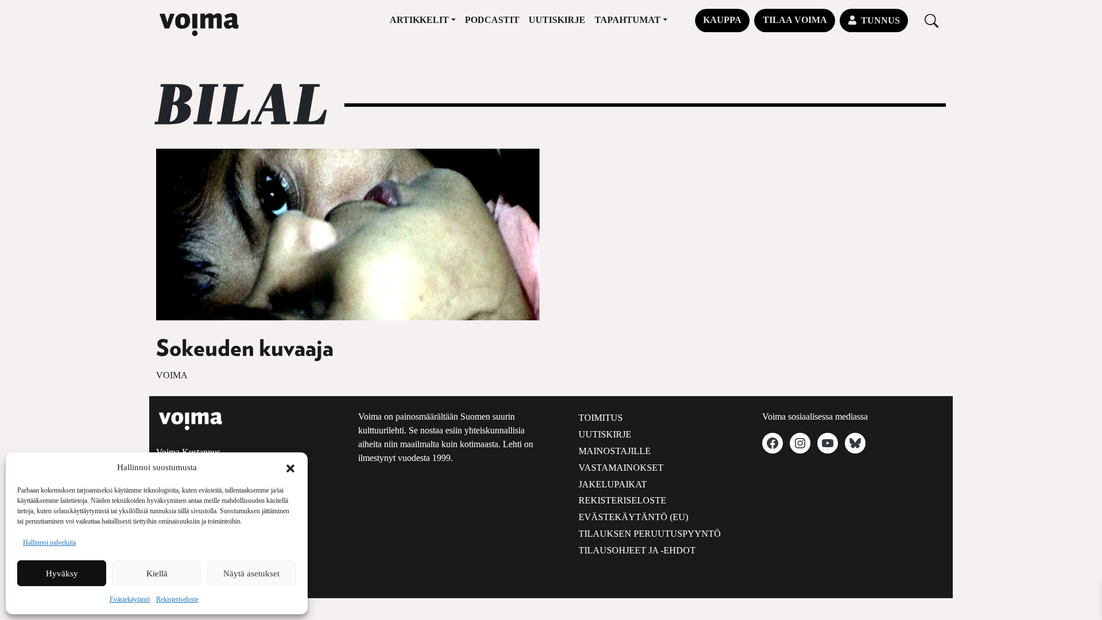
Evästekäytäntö (130, 599)
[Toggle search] (931, 20)
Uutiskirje (557, 20)
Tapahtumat (628, 20)
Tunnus (880, 20)
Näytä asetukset (251, 573)
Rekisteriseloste (177, 599)
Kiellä (157, 573)
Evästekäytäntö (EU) (633, 517)
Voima (172, 375)
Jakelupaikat (613, 484)
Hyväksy (62, 573)
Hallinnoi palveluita (49, 542)
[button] (290, 467)
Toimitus (601, 418)
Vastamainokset (621, 467)
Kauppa (722, 20)
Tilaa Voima (795, 20)
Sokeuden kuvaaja (244, 349)
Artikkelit (419, 20)
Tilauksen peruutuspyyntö (650, 533)
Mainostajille (615, 451)
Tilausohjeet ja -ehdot (637, 550)
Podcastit (492, 20)
